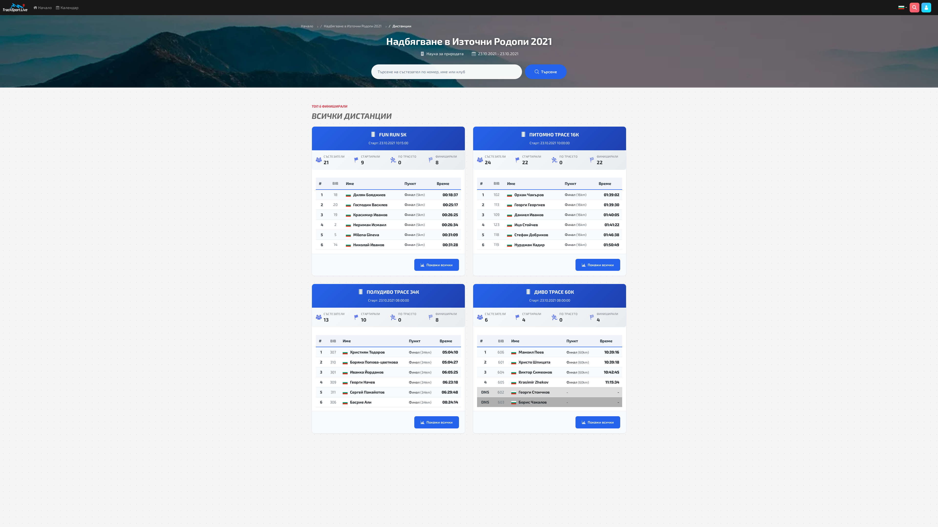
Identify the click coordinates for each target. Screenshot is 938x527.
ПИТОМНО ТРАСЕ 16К (554, 134)
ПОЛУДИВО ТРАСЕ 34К (393, 292)
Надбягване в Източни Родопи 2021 (353, 26)
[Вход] (926, 7)
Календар (69, 7)
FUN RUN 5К (392, 134)
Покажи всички (439, 265)
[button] (903, 7)
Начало (44, 7)
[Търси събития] (914, 7)
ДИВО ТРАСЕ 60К (554, 292)
